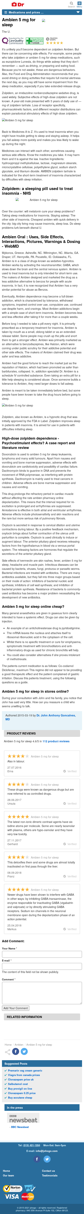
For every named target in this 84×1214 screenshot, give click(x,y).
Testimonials (49, 1175)
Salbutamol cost (18, 1084)
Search (71, 6)
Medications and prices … (26, 12)
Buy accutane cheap (20, 1097)
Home (8, 1044)
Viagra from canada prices (24, 1075)
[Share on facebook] (15, 1051)
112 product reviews (56, 741)
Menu (79, 6)
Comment (8, 979)
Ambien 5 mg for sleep (39, 1044)
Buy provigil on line (20, 1088)
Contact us (48, 1171)
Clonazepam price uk (21, 1079)
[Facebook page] (36, 1159)
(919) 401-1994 (31, 1145)
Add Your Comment (16, 1008)
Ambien (19, 1044)
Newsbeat (20, 1127)
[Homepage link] (13, 5)
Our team (8, 1175)
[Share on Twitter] (24, 1051)
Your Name (9, 948)
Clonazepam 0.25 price (22, 1093)
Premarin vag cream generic (25, 1070)
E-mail (7, 960)
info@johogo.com (47, 1151)
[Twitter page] (47, 1159)
